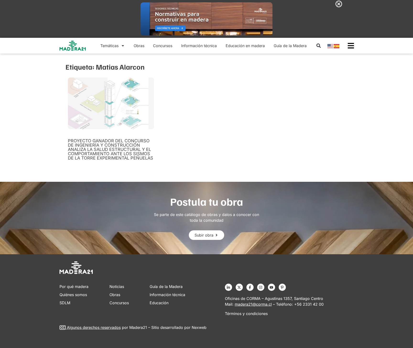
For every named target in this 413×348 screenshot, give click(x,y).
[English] (330, 45)
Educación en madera (245, 45)
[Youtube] (271, 287)
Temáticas (109, 45)
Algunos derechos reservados (94, 327)
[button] (318, 46)
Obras (139, 45)
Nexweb (199, 327)
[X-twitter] (239, 287)
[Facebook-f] (250, 287)
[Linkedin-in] (228, 287)
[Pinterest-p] (282, 287)
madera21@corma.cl (253, 304)
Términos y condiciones (246, 313)
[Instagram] (260, 287)
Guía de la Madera (290, 45)
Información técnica (199, 45)
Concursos (162, 45)
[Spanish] (337, 45)
